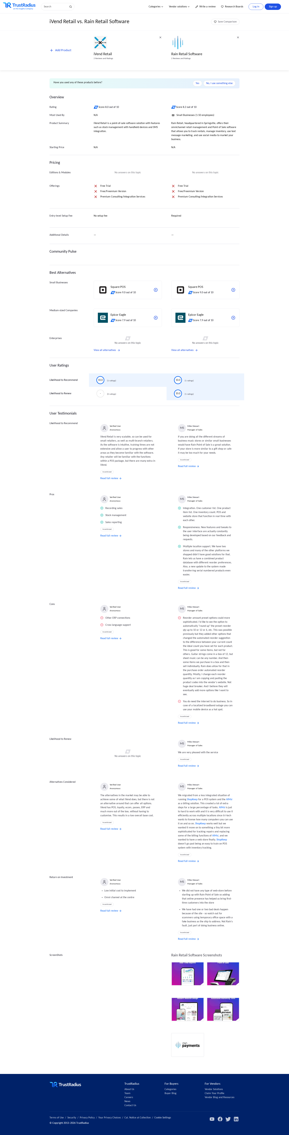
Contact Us (130, 1105)
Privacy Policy (87, 1117)
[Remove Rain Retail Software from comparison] (237, 37)
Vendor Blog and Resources (219, 1097)
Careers (128, 1097)
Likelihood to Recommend (64, 380)
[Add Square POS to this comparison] (156, 290)
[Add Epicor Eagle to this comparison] (156, 318)
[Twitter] (228, 1119)
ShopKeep (192, 799)
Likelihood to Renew (60, 393)
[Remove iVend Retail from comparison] (160, 37)
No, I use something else (219, 83)
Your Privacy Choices (109, 1117)
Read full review (109, 478)
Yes (197, 83)
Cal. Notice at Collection (137, 1117)
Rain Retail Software (186, 54)
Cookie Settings (162, 1117)
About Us (129, 1089)
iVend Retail (103, 54)
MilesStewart (193, 426)
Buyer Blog (170, 1093)
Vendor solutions (178, 6)
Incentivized (107, 472)
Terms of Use (57, 1117)
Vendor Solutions (214, 1089)
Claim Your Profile (214, 1093)
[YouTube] (212, 1119)
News (127, 1101)
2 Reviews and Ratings (103, 58)
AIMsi (229, 799)
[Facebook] (220, 1119)
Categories (154, 6)
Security (71, 1117)
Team (127, 1093)
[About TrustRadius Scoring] (96, 107)
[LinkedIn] (236, 1119)
